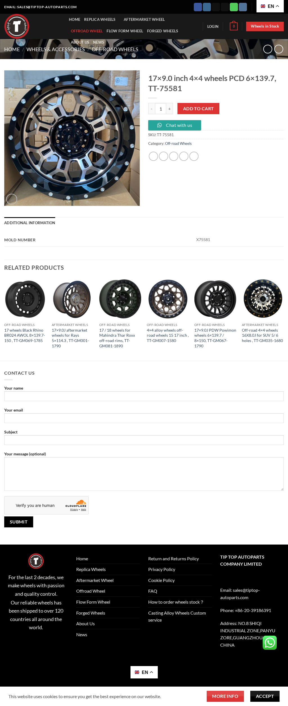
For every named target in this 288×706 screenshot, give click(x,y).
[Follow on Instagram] (207, 7)
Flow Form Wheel (125, 31)
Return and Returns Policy (173, 558)
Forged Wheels (162, 31)
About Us (80, 42)
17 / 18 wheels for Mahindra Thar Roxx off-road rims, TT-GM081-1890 (117, 338)
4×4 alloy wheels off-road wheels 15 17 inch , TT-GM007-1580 (168, 335)
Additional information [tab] (29, 223)
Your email (13, 410)
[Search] (197, 26)
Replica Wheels (100, 19)
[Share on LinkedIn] (194, 156)
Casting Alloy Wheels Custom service (177, 616)
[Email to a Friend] (173, 156)
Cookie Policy (161, 580)
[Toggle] (136, 569)
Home (74, 19)
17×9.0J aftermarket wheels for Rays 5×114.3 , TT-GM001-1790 (70, 338)
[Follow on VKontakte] (243, 7)
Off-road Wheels (115, 49)
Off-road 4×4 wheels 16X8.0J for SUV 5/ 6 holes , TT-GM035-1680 (262, 335)
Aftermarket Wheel (144, 19)
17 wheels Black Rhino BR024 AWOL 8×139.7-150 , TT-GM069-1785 (24, 335)
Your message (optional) (25, 453)
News (98, 42)
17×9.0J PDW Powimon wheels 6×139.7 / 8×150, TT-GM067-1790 (215, 338)
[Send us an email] (225, 7)
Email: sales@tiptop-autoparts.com (40, 7)
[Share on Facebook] (153, 156)
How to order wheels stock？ (176, 601)
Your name (13, 388)
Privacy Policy (161, 569)
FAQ (152, 590)
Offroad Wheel (87, 31)
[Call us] (234, 7)
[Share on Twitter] (163, 156)
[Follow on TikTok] (216, 7)
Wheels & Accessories (55, 49)
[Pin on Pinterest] (183, 156)
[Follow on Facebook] (198, 7)
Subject (10, 432)
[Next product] (267, 49)
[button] (213, 26)
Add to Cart (198, 108)
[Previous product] (278, 49)
